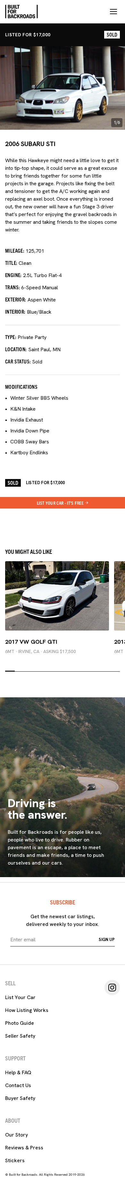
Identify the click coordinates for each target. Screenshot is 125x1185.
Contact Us (18, 1085)
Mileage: (14, 250)
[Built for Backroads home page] (21, 11)
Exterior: (15, 299)
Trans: (12, 287)
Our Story (16, 1134)
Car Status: (18, 361)
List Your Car (20, 997)
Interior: (15, 311)
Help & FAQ (18, 1072)
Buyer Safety (20, 1098)
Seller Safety (20, 1036)
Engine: (13, 275)
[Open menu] (113, 11)
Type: (10, 337)
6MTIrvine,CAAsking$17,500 (40, 651)
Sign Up (107, 939)
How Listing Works (26, 1010)
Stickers (15, 1160)
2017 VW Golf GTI (31, 641)
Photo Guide (19, 1023)
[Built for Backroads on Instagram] (112, 987)
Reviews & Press (24, 1147)
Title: (11, 262)
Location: (16, 349)
